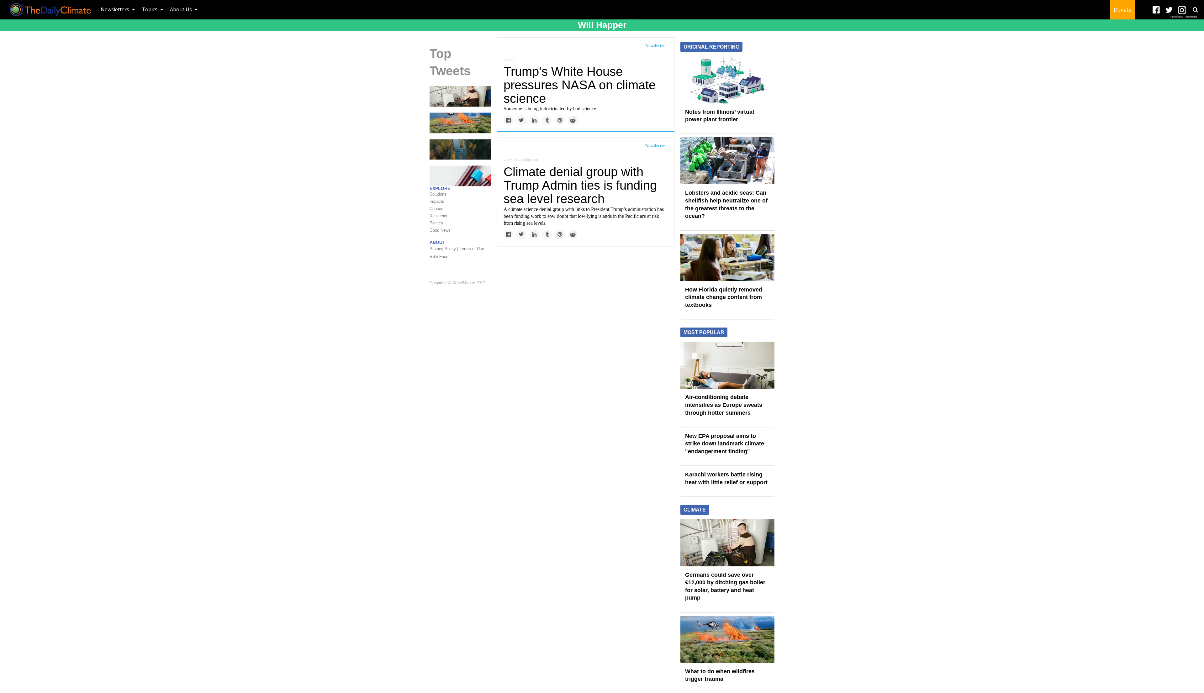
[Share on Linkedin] (534, 120)
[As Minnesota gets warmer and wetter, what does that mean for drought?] (460, 149)
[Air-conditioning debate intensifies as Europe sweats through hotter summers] (727, 365)
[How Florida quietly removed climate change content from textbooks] (727, 257)
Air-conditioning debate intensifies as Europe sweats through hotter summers (723, 405)
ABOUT (437, 242)
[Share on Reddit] (573, 120)
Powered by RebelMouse (1183, 16)
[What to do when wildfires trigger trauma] (460, 122)
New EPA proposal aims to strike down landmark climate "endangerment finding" (724, 443)
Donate (1122, 9)
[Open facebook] (1156, 10)
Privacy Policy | (444, 248)
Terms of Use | (473, 248)
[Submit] (1195, 9)
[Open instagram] (1182, 10)
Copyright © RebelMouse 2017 (457, 283)
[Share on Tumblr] (547, 120)
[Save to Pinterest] (560, 120)
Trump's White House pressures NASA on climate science (580, 85)
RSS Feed (439, 256)
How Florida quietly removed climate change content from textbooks (723, 297)
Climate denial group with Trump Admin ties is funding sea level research (580, 185)
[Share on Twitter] (521, 120)
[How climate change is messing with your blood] (460, 175)
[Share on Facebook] (508, 120)
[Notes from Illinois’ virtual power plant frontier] (727, 79)
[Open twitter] (1169, 10)
